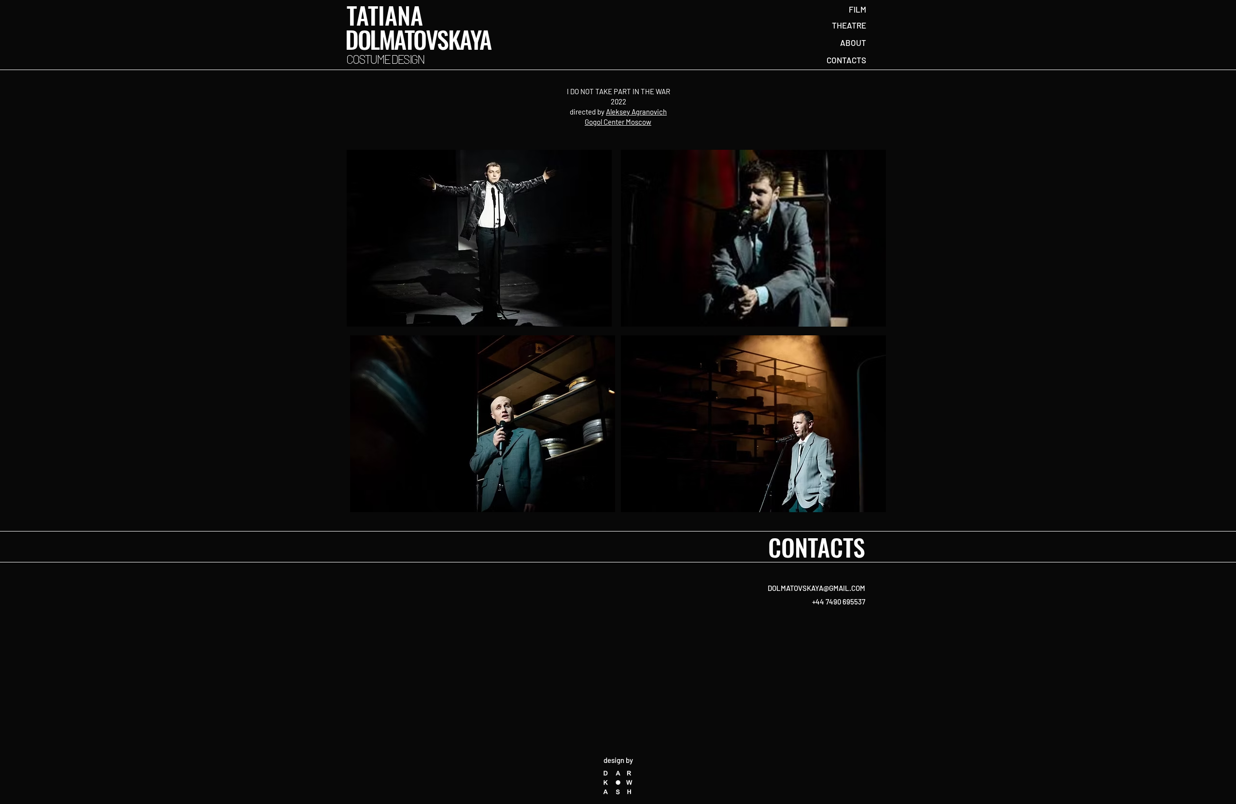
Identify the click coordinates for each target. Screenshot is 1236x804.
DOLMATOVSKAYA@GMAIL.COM (816, 588)
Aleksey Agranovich (636, 111)
